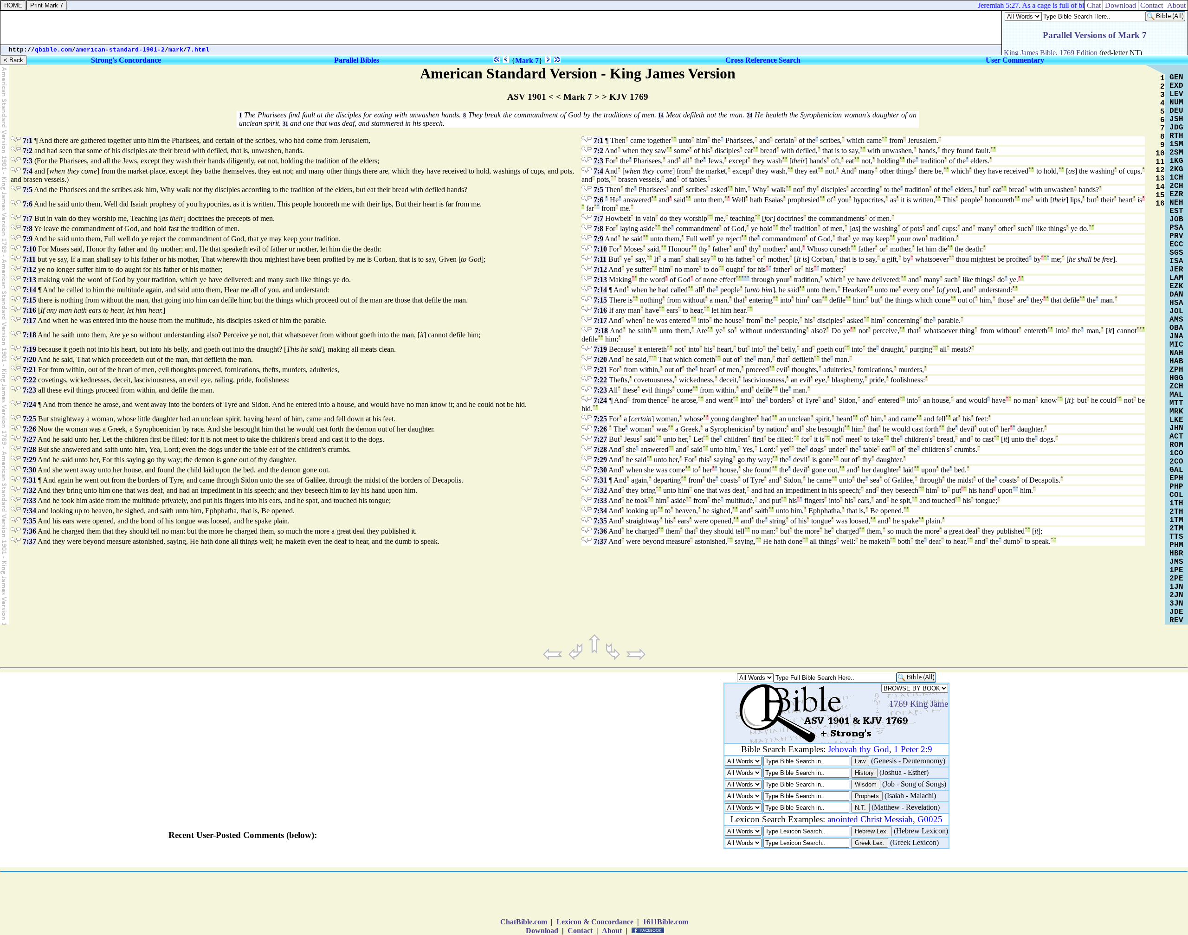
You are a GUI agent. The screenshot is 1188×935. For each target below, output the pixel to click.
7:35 (29, 521)
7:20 (29, 359)
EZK (1176, 286)
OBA (1176, 328)
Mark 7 (527, 60)
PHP (1176, 487)
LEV (1176, 94)
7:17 (29, 320)
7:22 (29, 380)
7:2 (27, 151)
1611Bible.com (665, 922)
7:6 (27, 204)
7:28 (29, 449)
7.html (198, 49)
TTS (1176, 537)
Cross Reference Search (763, 60)
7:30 (29, 470)
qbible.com (53, 49)
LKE (1176, 420)
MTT (1176, 403)
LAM (1176, 278)
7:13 (29, 280)
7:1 (27, 140)
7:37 (29, 541)
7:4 (27, 171)
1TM (1176, 520)
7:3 (27, 161)
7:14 (29, 290)
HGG (1176, 378)
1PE (1176, 570)
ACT (1176, 436)
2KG (1176, 169)
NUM (1176, 102)
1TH (1176, 503)
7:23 (29, 390)
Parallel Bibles (356, 60)
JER (1176, 269)
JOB (1176, 219)
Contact (1151, 5)
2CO (1176, 462)
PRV (1176, 236)
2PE (1176, 578)
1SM (1176, 144)
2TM (1176, 528)
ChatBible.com (523, 922)
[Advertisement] (501, 28)
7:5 (27, 189)
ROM (1176, 445)
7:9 (27, 239)
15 (1160, 195)
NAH (1176, 353)
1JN (1176, 587)
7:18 (29, 335)
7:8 (27, 228)
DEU (1176, 111)
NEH (1176, 203)
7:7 (27, 218)
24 (749, 115)
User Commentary (1015, 60)
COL (1176, 495)
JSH (1176, 119)
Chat (1094, 5)
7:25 (29, 419)
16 (1160, 204)
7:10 (29, 249)
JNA (1176, 336)
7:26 (29, 429)
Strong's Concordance (126, 60)
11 (1160, 162)
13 (1160, 178)
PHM (1176, 545)
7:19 (29, 349)
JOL (1176, 311)
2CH (1176, 186)
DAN (1176, 294)
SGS (1176, 253)
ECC (1176, 244)
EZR (1176, 194)
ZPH (1176, 370)
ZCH (1176, 386)
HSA (1176, 303)
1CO (1176, 453)
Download (1120, 5)
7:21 (29, 370)
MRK (1176, 411)
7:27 (29, 439)
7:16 (29, 310)
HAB (1176, 361)
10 (1160, 153)
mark (175, 49)
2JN (1176, 595)
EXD (1176, 86)
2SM (1176, 152)
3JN (1176, 604)
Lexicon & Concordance (595, 922)
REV (1176, 620)
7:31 (29, 480)
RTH (1176, 136)
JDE (1176, 612)
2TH (1176, 512)
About (1176, 5)
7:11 (29, 259)
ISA (1176, 261)
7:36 (29, 531)
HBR (1176, 553)
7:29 (29, 460)
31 (285, 124)
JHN (1176, 428)
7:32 (29, 490)
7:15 (29, 300)
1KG (1176, 161)
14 (661, 115)
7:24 (29, 404)
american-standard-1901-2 (120, 49)
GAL (1176, 470)
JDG (1176, 127)
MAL (1176, 395)
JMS (1176, 562)
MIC (1176, 345)
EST (1176, 211)
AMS (1176, 320)
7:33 (29, 500)
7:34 (29, 511)
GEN (1176, 77)
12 (1160, 170)
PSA (1176, 228)
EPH (1176, 478)
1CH (1176, 178)
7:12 (29, 269)
